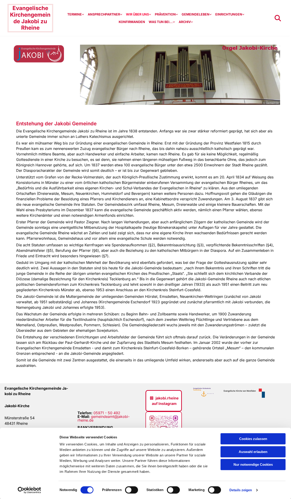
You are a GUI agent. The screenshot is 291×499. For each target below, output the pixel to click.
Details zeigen (240, 490)
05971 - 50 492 (106, 413)
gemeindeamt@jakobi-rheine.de (104, 418)
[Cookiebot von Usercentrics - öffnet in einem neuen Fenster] (29, 490)
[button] (164, 401)
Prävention (165, 14)
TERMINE (74, 14)
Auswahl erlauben (253, 452)
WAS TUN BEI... (161, 22)
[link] (75, 14)
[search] (277, 18)
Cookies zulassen (253, 439)
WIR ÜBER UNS (137, 14)
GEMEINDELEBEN (195, 14)
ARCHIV (185, 22)
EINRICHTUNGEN (228, 14)
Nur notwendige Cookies (253, 464)
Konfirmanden (132, 22)
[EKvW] (243, 393)
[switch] (131, 490)
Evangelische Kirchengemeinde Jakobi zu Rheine (30, 18)
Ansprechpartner (104, 14)
